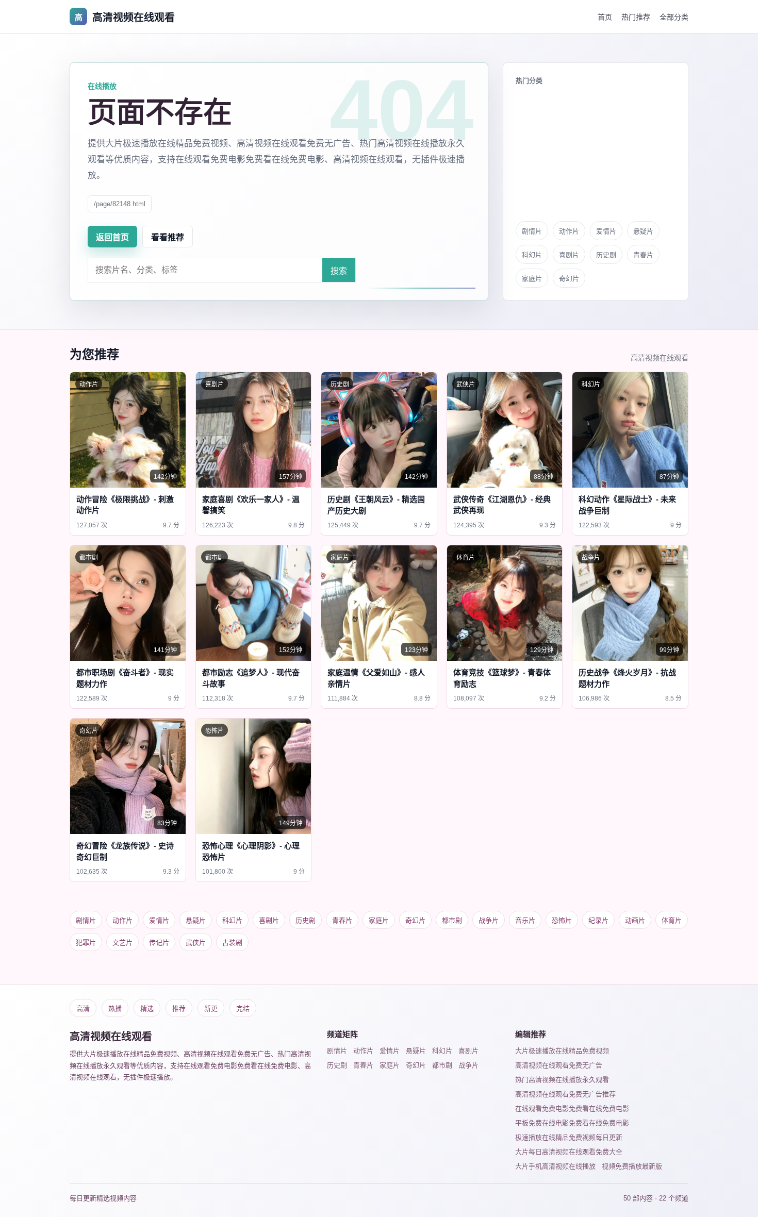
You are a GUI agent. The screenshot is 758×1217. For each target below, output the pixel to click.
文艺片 (122, 942)
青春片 (643, 255)
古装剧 (232, 942)
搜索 (339, 270)
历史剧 (606, 255)
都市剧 (452, 920)
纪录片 (598, 920)
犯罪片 (86, 942)
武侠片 (196, 942)
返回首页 (112, 237)
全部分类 (674, 17)
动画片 (635, 920)
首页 (605, 17)
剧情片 (532, 231)
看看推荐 (167, 237)
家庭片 (532, 278)
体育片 (672, 920)
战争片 (489, 920)
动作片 (569, 231)
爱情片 (606, 231)
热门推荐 (635, 17)
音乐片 (525, 920)
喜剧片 (569, 255)
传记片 (159, 942)
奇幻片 (569, 278)
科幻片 (532, 255)
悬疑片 (643, 231)
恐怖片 (562, 920)
